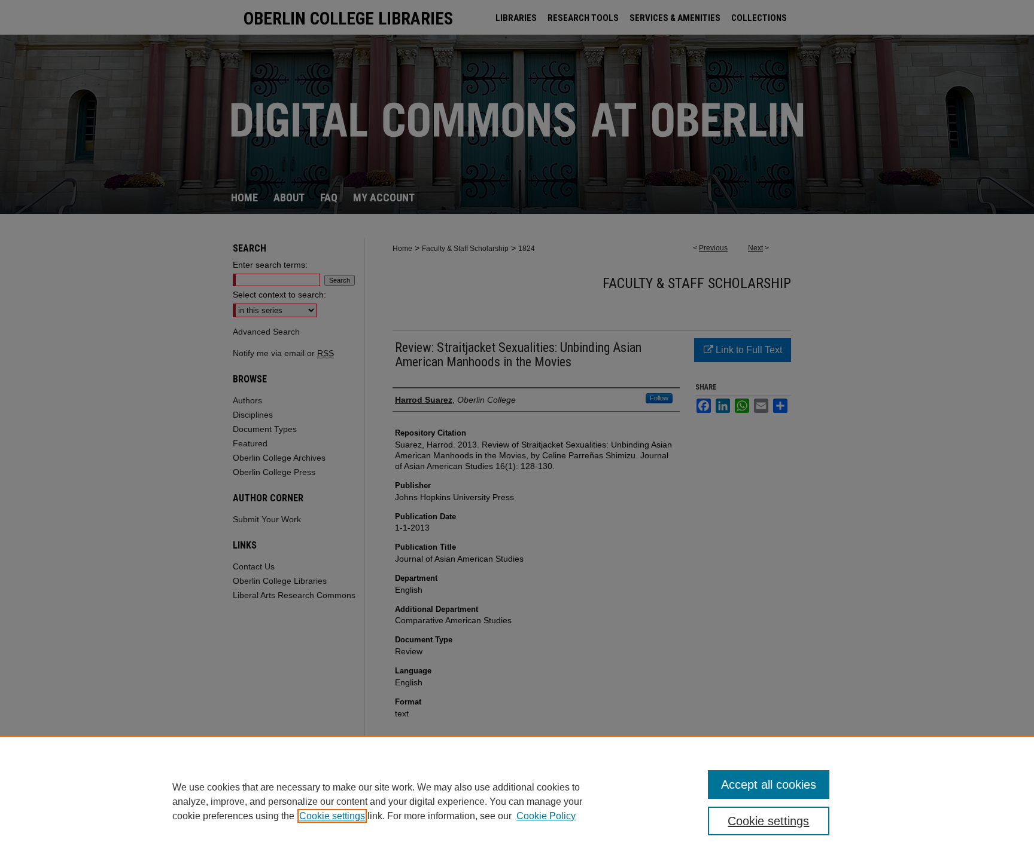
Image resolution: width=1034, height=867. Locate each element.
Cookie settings (332, 816)
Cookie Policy (546, 816)
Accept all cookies (768, 784)
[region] (517, 801)
